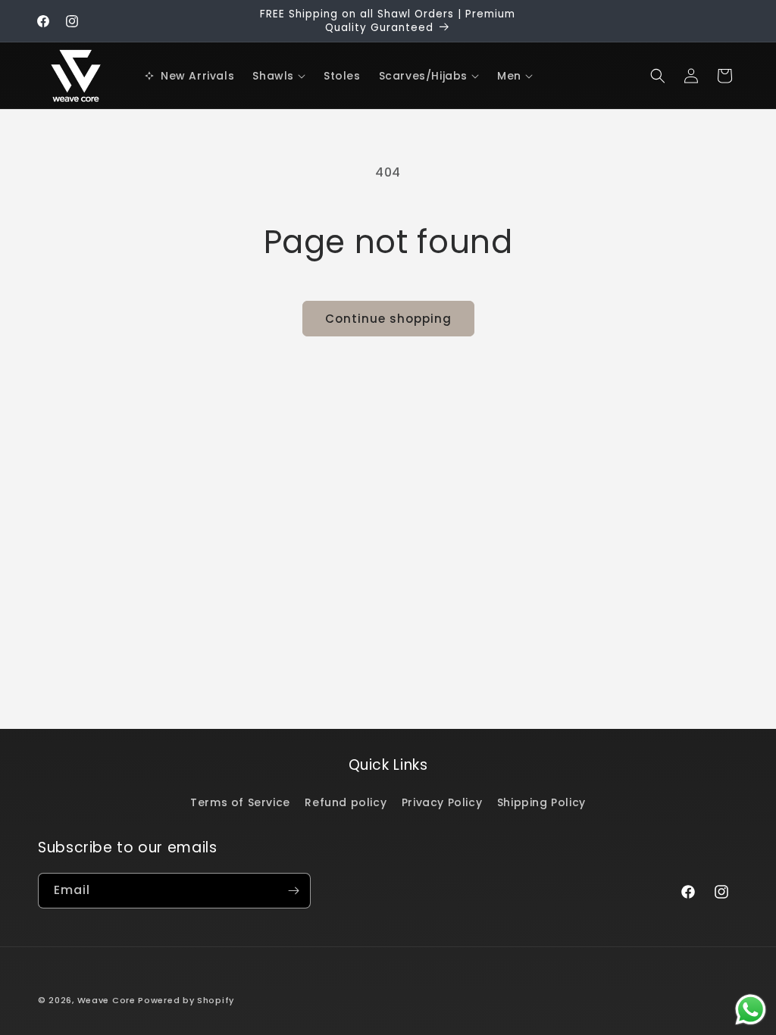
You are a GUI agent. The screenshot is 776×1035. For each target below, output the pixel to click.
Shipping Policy (541, 802)
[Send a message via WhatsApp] (750, 1009)
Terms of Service (240, 802)
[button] (278, 76)
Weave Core (106, 1000)
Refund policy (345, 802)
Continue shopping (388, 319)
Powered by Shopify (186, 1000)
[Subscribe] (293, 890)
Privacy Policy (442, 802)
